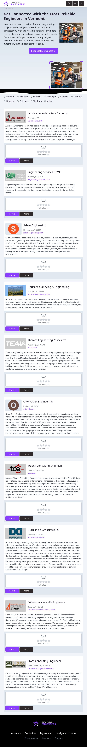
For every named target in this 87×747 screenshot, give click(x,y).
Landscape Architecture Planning (48, 113)
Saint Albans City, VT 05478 (39, 665)
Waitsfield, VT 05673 (36, 345)
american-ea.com (35, 121)
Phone (26, 160)
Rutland (10, 96)
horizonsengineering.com (39, 294)
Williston (24, 96)
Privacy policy (31, 738)
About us (16, 733)
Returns (46, 738)
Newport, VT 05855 (36, 291)
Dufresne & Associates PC (43, 530)
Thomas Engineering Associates (47, 340)
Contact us (30, 733)
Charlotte (78, 96)
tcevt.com (32, 473)
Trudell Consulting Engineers (45, 465)
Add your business (66, 733)
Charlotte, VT (33, 118)
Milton (50, 101)
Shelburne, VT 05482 (32, 230)
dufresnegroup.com (36, 537)
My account (46, 733)
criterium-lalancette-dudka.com (41, 609)
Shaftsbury (38, 96)
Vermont (9, 8)
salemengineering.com (33, 233)
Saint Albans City (28, 101)
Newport (10, 101)
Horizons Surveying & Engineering (48, 287)
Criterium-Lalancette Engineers (46, 602)
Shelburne (38, 101)
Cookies (59, 738)
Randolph (51, 96)
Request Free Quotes (42, 50)
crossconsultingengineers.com (41, 668)
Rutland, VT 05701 (35, 176)
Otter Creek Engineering (38, 401)
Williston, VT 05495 (36, 470)
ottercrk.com (29, 409)
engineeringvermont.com (39, 179)
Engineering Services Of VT (44, 172)
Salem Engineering (34, 225)
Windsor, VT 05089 (35, 534)
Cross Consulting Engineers (44, 661)
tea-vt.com (32, 347)
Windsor (64, 96)
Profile (12, 160)
